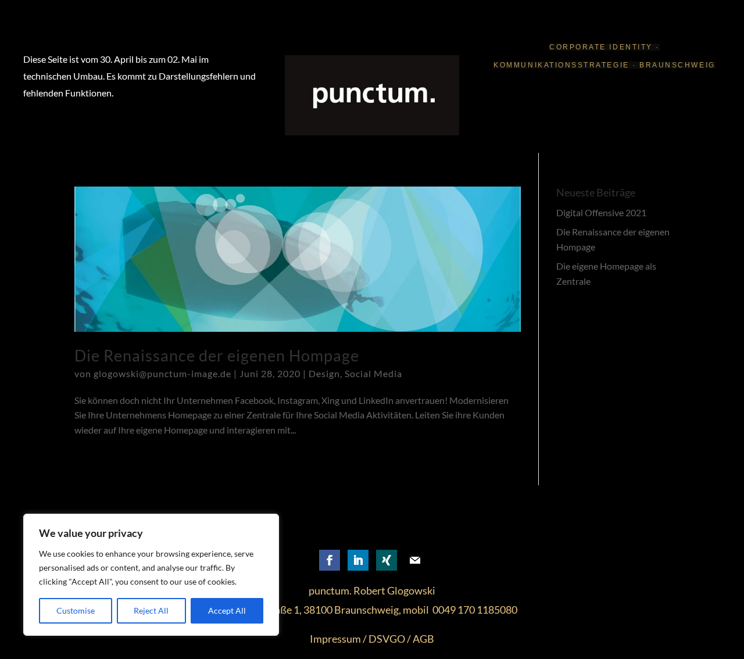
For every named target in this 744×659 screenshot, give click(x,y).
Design (324, 373)
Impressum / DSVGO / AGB (372, 638)
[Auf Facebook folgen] (329, 560)
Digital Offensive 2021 (601, 212)
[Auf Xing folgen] (386, 560)
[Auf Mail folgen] (415, 560)
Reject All (151, 610)
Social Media (373, 373)
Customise (75, 610)
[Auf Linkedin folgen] (358, 560)
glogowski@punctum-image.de (162, 373)
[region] (151, 575)
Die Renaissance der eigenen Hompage (216, 355)
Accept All (227, 610)
